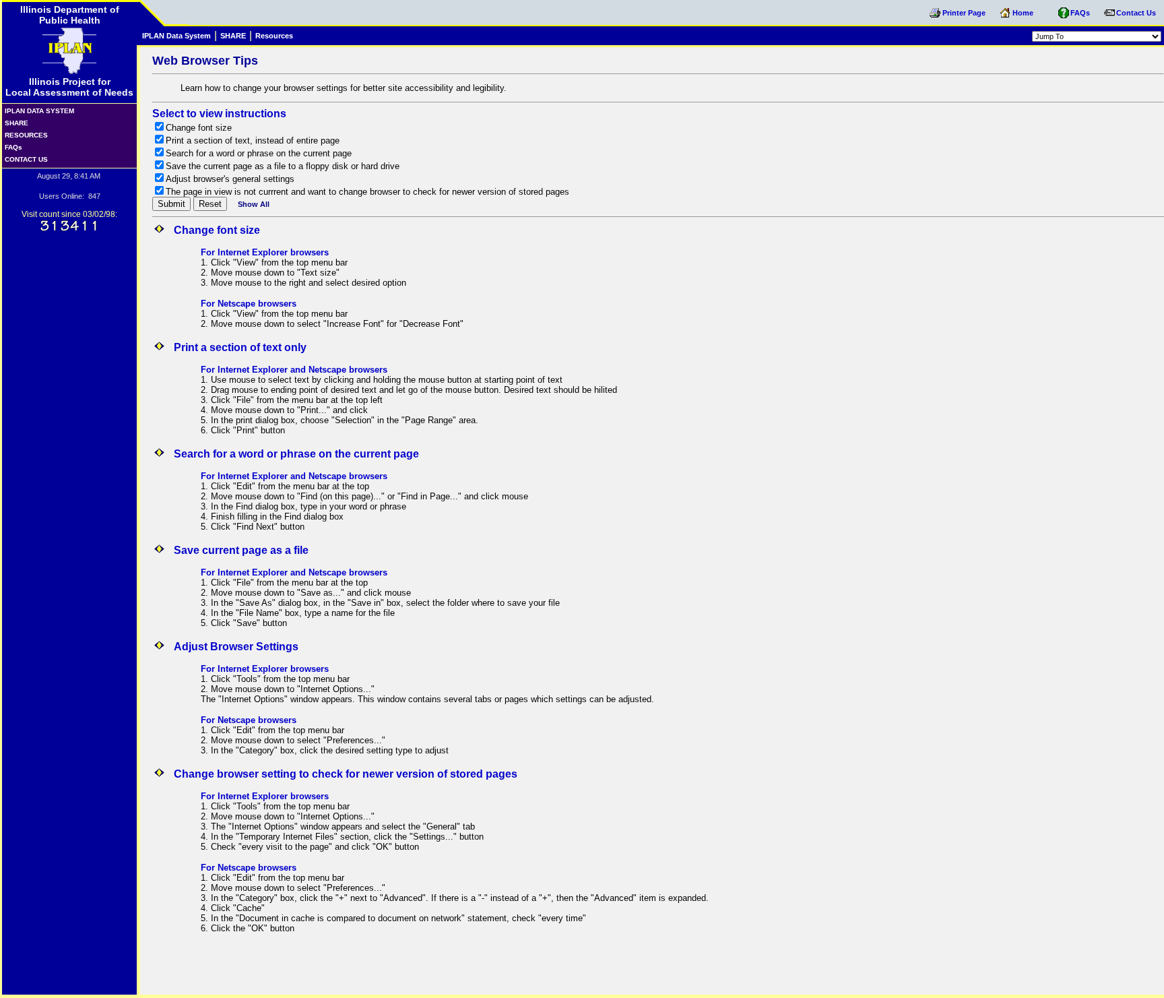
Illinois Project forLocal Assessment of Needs (69, 87)
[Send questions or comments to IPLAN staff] (1109, 17)
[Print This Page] (935, 17)
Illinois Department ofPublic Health (69, 15)
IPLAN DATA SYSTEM (51, 111)
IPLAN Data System (176, 36)
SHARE (28, 123)
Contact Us (1136, 13)
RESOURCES (57, 135)
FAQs (44, 147)
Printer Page (965, 13)
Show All (253, 204)
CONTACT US (56, 159)
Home (1023, 13)
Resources (274, 36)
